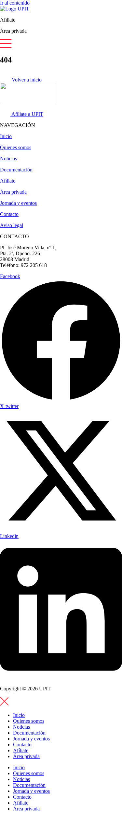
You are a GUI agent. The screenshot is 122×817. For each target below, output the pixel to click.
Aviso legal (11, 225)
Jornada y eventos (18, 203)
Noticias (8, 158)
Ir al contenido (15, 3)
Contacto (9, 214)
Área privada (13, 192)
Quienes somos (15, 147)
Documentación (16, 169)
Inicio (6, 136)
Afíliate (7, 181)
